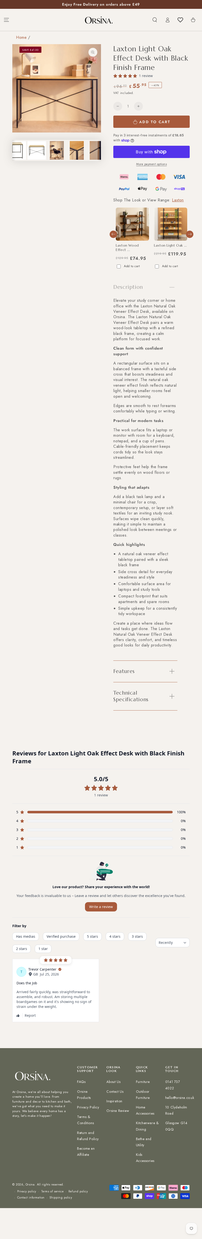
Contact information (31, 1198)
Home (21, 37)
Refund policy (78, 1191)
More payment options (151, 164)
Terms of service (52, 1191)
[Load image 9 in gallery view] (96, 150)
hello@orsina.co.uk (179, 1097)
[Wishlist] (180, 19)
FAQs (81, 1081)
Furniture (143, 1081)
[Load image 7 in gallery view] (56, 150)
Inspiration (114, 1101)
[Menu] (6, 19)
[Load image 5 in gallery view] (16, 150)
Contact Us (114, 1091)
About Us (113, 1081)
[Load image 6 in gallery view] (36, 150)
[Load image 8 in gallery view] (76, 150)
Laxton (178, 200)
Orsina (30, 1184)
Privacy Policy (88, 1107)
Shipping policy (61, 1198)
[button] (154, 19)
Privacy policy (26, 1191)
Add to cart (132, 266)
